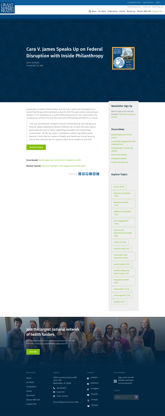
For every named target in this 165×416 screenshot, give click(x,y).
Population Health (73, 160)
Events (122, 11)
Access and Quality (119, 155)
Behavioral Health (121, 203)
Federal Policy (121, 249)
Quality (119, 302)
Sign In (158, 2)
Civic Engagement (66, 166)
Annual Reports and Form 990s (66, 402)
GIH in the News (32, 63)
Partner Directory (148, 2)
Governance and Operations (121, 256)
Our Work (102, 11)
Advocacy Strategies (49, 166)
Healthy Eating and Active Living (121, 272)
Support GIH (157, 11)
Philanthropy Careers (134, 7)
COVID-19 (120, 242)
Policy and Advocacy (119, 162)
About (94, 11)
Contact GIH (147, 7)
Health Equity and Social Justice (51, 160)
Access (119, 187)
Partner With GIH (144, 11)
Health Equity (80, 166)
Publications (113, 11)
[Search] (89, 11)
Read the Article (36, 147)
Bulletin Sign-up (157, 7)
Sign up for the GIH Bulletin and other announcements (126, 380)
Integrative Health (121, 281)
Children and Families (122, 213)
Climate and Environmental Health (123, 233)
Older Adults (121, 289)
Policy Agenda (122, 295)
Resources (131, 11)
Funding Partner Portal (134, 2)
